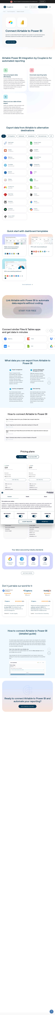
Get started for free (27, 706)
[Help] (51, 1011)
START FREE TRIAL (15, 479)
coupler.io (8, 7)
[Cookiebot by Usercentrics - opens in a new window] (47, 493)
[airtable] (11, 22)
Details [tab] (27, 496)
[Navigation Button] (50, 7)
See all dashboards (26, 284)
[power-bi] (22, 22)
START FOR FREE (11, 42)
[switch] (21, 516)
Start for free (42, 6)
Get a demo (33, 6)
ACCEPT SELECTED (27, 521)
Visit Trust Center (27, 573)
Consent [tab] (10, 496)
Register (42, 1)
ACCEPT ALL (45, 521)
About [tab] (45, 496)
